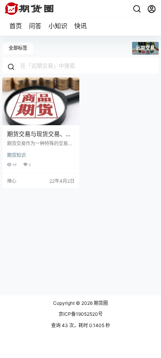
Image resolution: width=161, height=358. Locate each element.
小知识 (57, 26)
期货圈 (100, 303)
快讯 (80, 26)
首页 (15, 26)
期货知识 (16, 155)
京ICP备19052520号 (81, 314)
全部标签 (18, 48)
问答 (35, 26)
